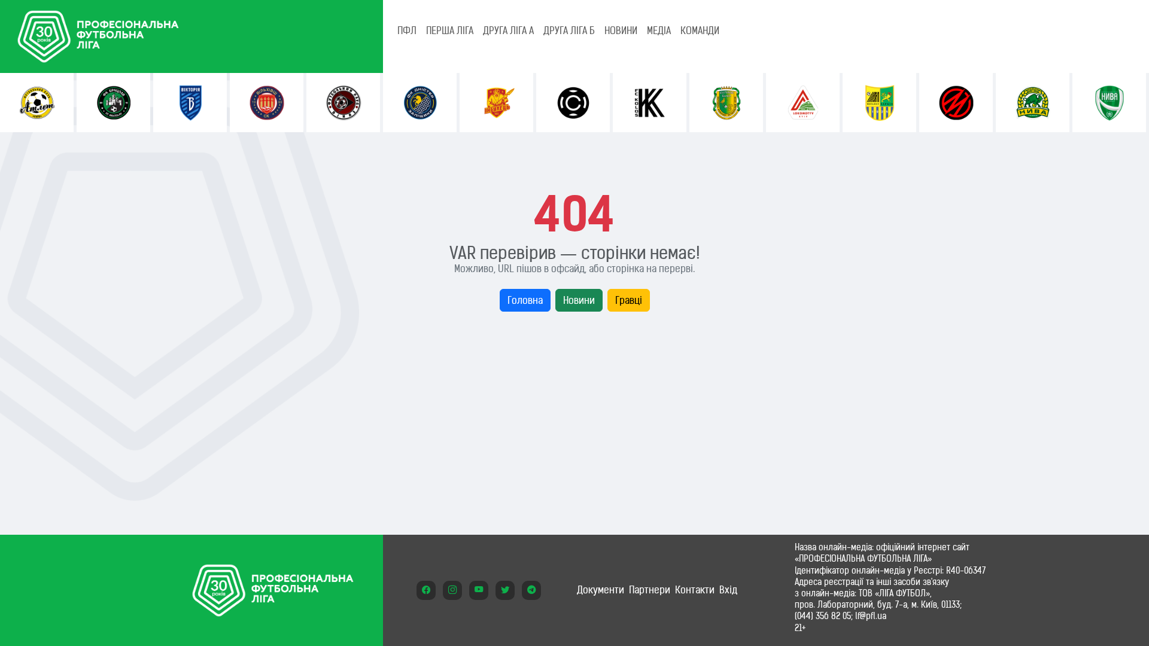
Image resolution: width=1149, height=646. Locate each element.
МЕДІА (659, 30)
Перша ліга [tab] (449, 30)
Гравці (628, 300)
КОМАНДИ (699, 30)
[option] (37, 102)
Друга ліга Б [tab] (569, 30)
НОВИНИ (620, 30)
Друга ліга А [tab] (508, 30)
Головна (525, 300)
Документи (600, 590)
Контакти (695, 590)
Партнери (649, 590)
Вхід (728, 590)
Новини (579, 300)
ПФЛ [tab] (407, 30)
